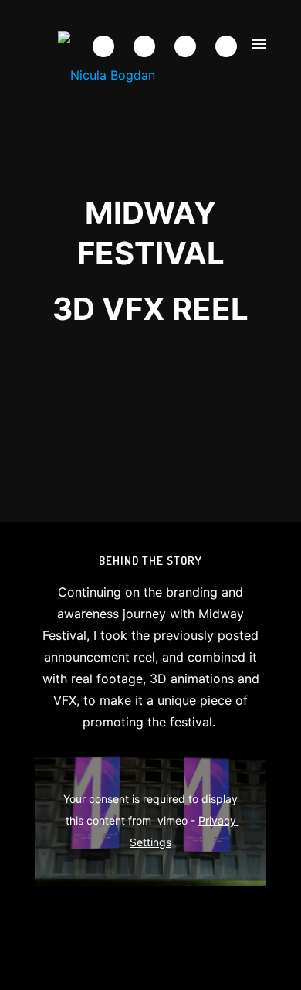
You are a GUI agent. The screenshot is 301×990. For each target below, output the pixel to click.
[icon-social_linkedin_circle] (226, 46)
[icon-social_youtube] (189, 46)
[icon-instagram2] (148, 46)
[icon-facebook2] (107, 46)
